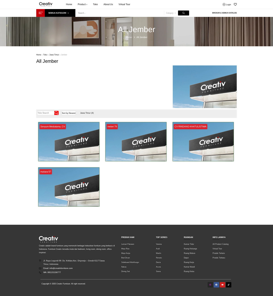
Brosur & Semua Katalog (224, 13)
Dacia (158, 262)
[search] (183, 13)
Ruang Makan (189, 253)
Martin (158, 253)
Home (129, 37)
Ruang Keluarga (190, 249)
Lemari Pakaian (127, 244)
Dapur (186, 258)
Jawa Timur (87, 113)
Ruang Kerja (189, 262)
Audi (158, 249)
